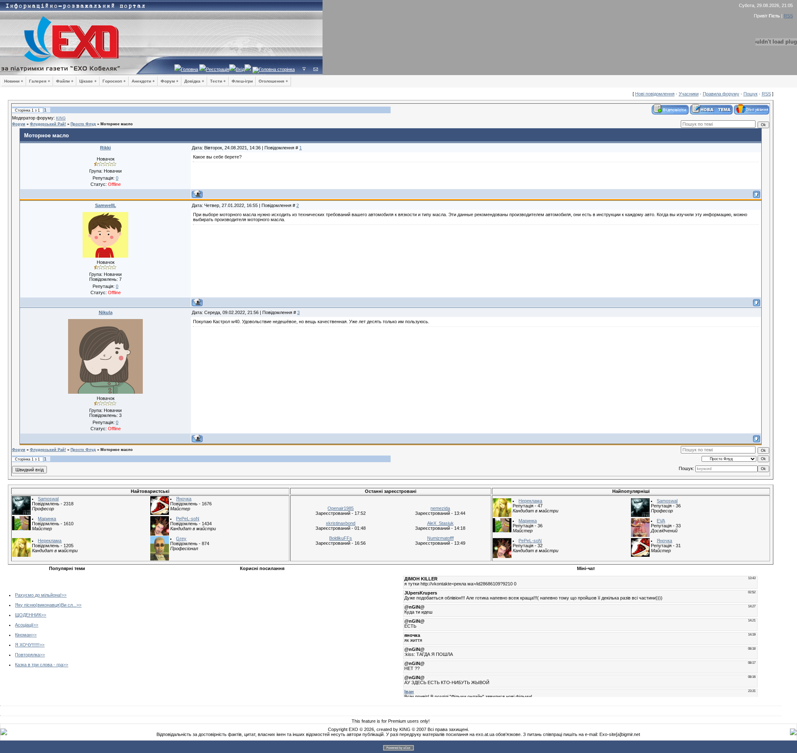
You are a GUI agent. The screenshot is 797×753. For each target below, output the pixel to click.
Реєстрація (217, 69)
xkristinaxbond (340, 523)
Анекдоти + (143, 81)
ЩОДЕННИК (28, 614)
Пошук (750, 93)
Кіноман (23, 634)
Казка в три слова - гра (39, 664)
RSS (788, 15)
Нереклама (49, 540)
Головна (189, 69)
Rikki (105, 147)
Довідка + (194, 81)
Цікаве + (88, 81)
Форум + (169, 81)
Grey (181, 538)
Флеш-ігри (242, 81)
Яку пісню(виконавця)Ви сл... (45, 604)
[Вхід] (304, 69)
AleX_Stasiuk (440, 523)
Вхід (240, 69)
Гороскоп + (114, 81)
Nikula (105, 312)
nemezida (440, 508)
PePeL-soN (187, 518)
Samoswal (48, 498)
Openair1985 (341, 508)
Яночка (183, 498)
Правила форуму (721, 93)
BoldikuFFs (340, 538)
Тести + (218, 81)
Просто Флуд (83, 124)
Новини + (13, 81)
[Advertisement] (196, 632)
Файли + (64, 81)
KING (61, 118)
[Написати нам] (315, 69)
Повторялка (27, 654)
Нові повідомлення (655, 93)
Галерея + (39, 81)
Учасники (689, 93)
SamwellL (105, 205)
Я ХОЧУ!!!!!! (27, 644)
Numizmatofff (440, 538)
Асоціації (24, 624)
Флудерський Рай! (48, 124)
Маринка (47, 518)
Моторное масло (116, 124)
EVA (661, 520)
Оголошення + (273, 81)
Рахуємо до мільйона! (38, 594)
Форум (18, 124)
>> (63, 594)
